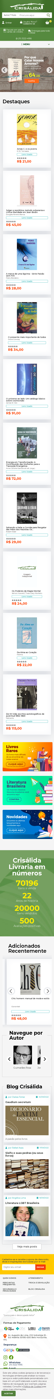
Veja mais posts (27, 1246)
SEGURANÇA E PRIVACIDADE (9, 1290)
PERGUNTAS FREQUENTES (9, 1283)
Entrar (8, 22)
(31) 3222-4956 (25, 38)
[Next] (50, 70)
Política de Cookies (32, 1386)
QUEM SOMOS (9, 1278)
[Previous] (4, 70)
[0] (47, 23)
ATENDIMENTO (35, 1278)
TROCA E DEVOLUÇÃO (39, 1282)
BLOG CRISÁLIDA (36, 1289)
